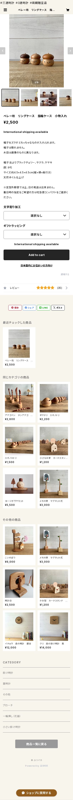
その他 (6, 694)
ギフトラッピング (14, 226)
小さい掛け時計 (12, 726)
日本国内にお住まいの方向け (36, 265)
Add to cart (37, 255)
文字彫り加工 (12, 207)
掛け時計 (8, 672)
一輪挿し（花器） (12, 716)
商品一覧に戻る (36, 744)
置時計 (7, 683)
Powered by (32, 765)
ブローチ (8, 705)
